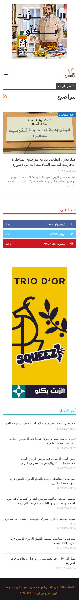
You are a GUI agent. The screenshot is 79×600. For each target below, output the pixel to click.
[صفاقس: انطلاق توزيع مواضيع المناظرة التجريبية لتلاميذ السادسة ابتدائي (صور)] (39, 133)
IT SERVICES (28, 593)
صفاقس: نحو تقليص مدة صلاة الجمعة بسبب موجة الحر (40, 423)
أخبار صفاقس (66, 114)
